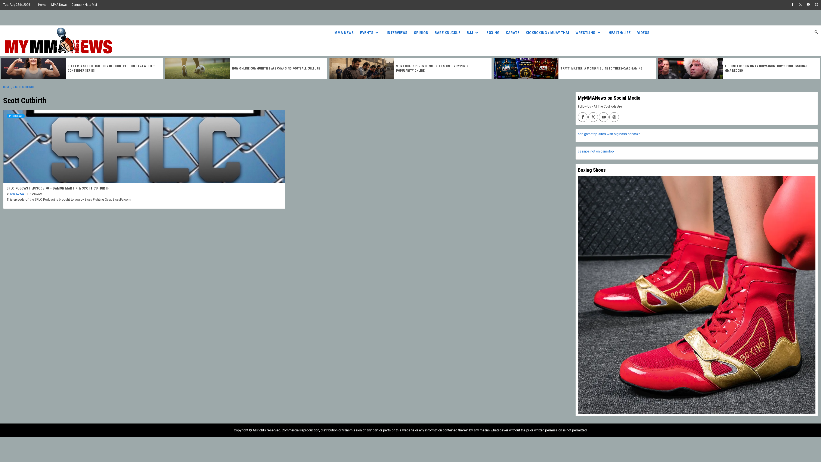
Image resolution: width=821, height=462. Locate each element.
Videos (643, 32)
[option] (82, 68)
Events (366, 32)
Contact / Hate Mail (84, 4)
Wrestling (585, 32)
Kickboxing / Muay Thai (547, 32)
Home (42, 4)
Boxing (492, 32)
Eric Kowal (17, 193)
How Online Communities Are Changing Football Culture (276, 68)
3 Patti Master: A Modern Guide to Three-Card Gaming (601, 68)
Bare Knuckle (447, 32)
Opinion (421, 32)
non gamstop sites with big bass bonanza (609, 134)
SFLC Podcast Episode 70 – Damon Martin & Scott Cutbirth (58, 188)
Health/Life (620, 32)
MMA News (59, 4)
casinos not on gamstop (596, 151)
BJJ (470, 32)
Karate (512, 32)
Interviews (397, 32)
